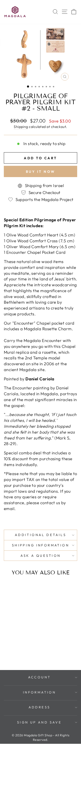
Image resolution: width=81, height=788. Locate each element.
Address (39, 707)
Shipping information (40, 545)
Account (39, 677)
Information (39, 692)
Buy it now (40, 171)
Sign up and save (39, 722)
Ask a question (40, 555)
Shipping (21, 126)
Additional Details (40, 535)
